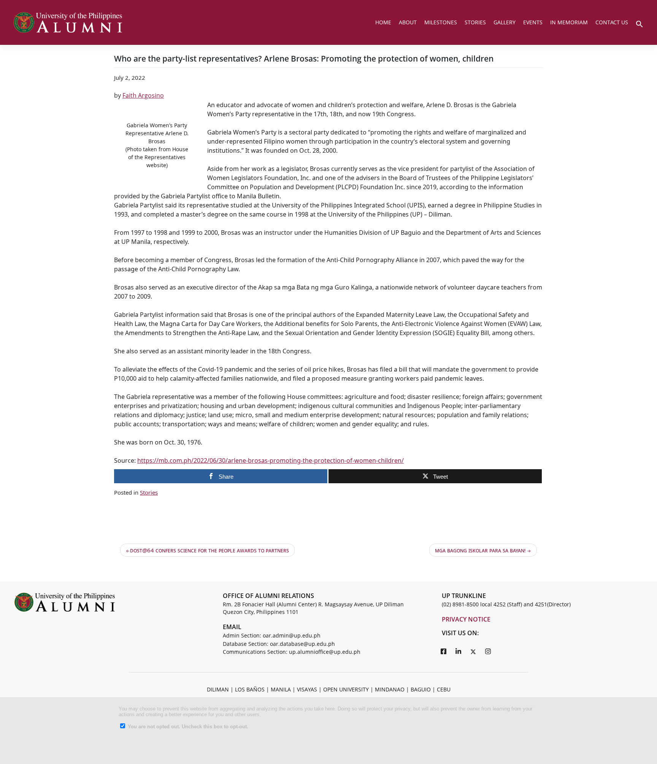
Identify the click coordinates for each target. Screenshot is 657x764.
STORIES (475, 22)
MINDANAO (390, 689)
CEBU (444, 689)
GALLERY (505, 22)
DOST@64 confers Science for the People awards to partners (209, 550)
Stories (149, 492)
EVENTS (533, 22)
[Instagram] (488, 651)
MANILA (281, 689)
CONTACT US (611, 22)
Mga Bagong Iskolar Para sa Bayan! (480, 550)
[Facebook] (443, 651)
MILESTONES (440, 22)
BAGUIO (421, 689)
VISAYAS (307, 689)
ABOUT (408, 22)
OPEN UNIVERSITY (346, 689)
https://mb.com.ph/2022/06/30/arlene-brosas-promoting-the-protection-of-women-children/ (270, 460)
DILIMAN (218, 689)
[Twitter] (473, 651)
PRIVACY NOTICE (466, 619)
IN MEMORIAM (569, 22)
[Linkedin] (458, 651)
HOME (383, 22)
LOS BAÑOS (250, 689)
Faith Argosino (143, 95)
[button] (639, 23)
